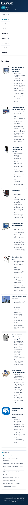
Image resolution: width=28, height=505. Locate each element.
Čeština (3, 7)
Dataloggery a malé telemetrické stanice (13, 463)
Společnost (5, 33)
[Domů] (7, 3)
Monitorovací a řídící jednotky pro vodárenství (18, 69)
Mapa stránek (13, 9)
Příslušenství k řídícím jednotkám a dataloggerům (18, 337)
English (7, 7)
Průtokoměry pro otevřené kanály (11, 472)
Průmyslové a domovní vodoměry (11, 483)
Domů (3, 57)
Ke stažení (4, 24)
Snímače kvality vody (8, 474)
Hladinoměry (16, 190)
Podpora (4, 28)
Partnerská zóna (5, 9)
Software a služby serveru (9, 486)
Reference (4, 43)
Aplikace (4, 14)
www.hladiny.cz (20, 498)
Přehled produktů (7, 455)
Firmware (4, 52)
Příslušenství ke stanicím (9, 480)
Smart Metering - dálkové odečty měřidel (17, 149)
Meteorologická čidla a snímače (11, 477)
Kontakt (4, 38)
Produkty (4, 19)
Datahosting (5, 48)
